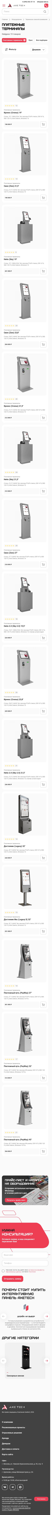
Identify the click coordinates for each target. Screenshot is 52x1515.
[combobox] (38, 49)
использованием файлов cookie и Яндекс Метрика (16, 1509)
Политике (32, 1271)
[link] (28, 2)
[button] (10, 49)
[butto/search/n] (44, 12)
